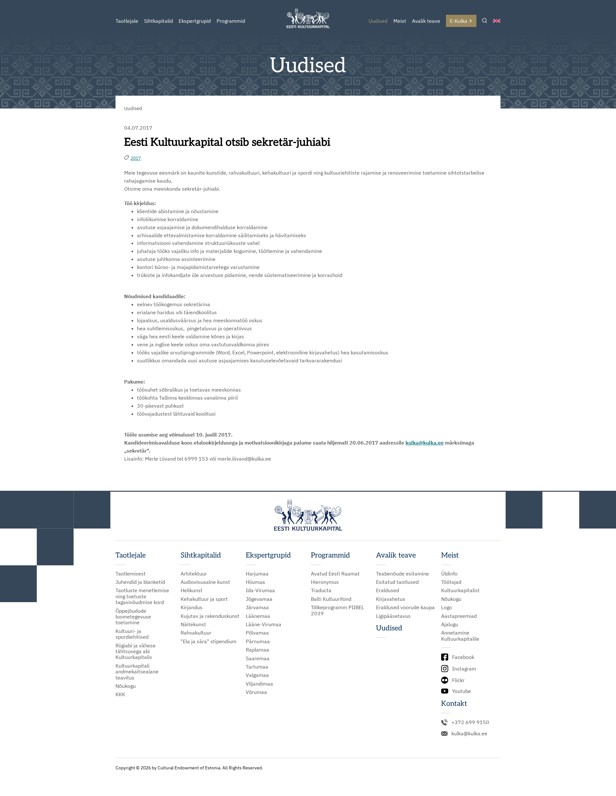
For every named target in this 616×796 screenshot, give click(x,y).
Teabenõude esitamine (402, 573)
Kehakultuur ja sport (204, 599)
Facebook (463, 657)
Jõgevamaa (259, 599)
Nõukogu (126, 686)
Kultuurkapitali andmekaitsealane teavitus (137, 671)
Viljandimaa (259, 684)
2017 (136, 158)
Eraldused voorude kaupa (405, 607)
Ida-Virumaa (260, 590)
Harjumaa (257, 573)
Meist (399, 21)
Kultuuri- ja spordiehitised (132, 634)
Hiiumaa (255, 582)
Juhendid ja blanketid (140, 582)
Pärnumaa (258, 641)
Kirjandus (191, 607)
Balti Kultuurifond (331, 599)
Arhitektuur (194, 573)
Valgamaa (257, 675)
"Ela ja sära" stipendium (208, 641)
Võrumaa (256, 692)
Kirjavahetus (390, 599)
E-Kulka (458, 21)
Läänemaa (258, 616)
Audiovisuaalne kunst (205, 582)
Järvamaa (257, 607)
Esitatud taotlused (397, 582)
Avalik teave (426, 21)
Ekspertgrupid (195, 21)
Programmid (231, 21)
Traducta (321, 590)
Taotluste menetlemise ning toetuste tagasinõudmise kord (142, 596)
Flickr (458, 680)
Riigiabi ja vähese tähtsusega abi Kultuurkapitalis (136, 651)
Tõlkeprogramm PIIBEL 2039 (337, 610)
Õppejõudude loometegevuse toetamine (133, 617)
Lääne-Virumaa (263, 624)
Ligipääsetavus (393, 616)
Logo (446, 607)
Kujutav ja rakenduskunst (210, 616)
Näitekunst (193, 624)
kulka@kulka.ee (469, 733)
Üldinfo (449, 573)
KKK (120, 694)
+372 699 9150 (470, 722)
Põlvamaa (257, 633)
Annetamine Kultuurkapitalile (460, 636)
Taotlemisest (131, 573)
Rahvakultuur (196, 633)
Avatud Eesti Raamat (335, 573)
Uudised (378, 21)
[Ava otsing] (484, 21)
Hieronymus (325, 582)
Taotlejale (127, 21)
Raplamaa (257, 650)
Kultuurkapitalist (460, 590)
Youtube (461, 691)
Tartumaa (257, 667)
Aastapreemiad (459, 616)
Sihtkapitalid (158, 21)
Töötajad (451, 582)
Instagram (464, 668)
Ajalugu (449, 624)
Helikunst (191, 590)
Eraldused (387, 590)
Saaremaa (258, 658)
